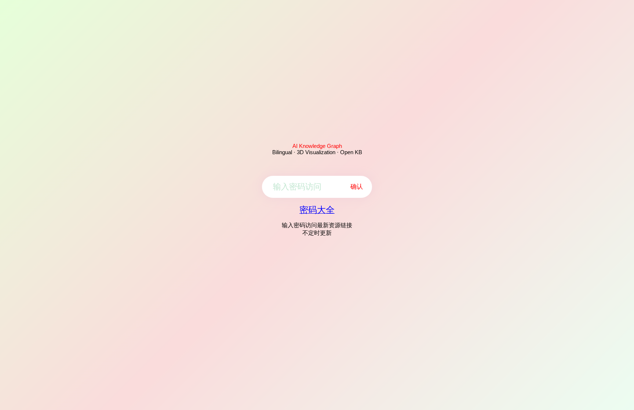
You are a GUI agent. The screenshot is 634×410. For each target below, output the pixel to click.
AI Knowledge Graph (317, 146)
